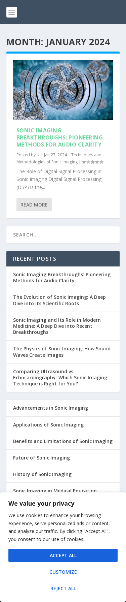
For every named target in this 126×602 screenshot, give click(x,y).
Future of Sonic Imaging (41, 457)
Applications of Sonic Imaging (48, 424)
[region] (63, 547)
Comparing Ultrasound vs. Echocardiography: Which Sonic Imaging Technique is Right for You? (60, 377)
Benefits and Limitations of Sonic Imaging (63, 441)
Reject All (63, 588)
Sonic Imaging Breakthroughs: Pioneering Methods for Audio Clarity (59, 137)
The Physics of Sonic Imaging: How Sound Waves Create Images (62, 351)
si (38, 155)
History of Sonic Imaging (42, 474)
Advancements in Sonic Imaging (50, 408)
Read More (34, 204)
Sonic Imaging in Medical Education (55, 490)
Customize (63, 572)
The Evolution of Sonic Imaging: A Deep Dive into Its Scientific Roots (59, 300)
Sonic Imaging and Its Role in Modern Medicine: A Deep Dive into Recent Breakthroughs (57, 326)
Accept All (63, 555)
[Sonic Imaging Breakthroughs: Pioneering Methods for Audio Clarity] (63, 90)
